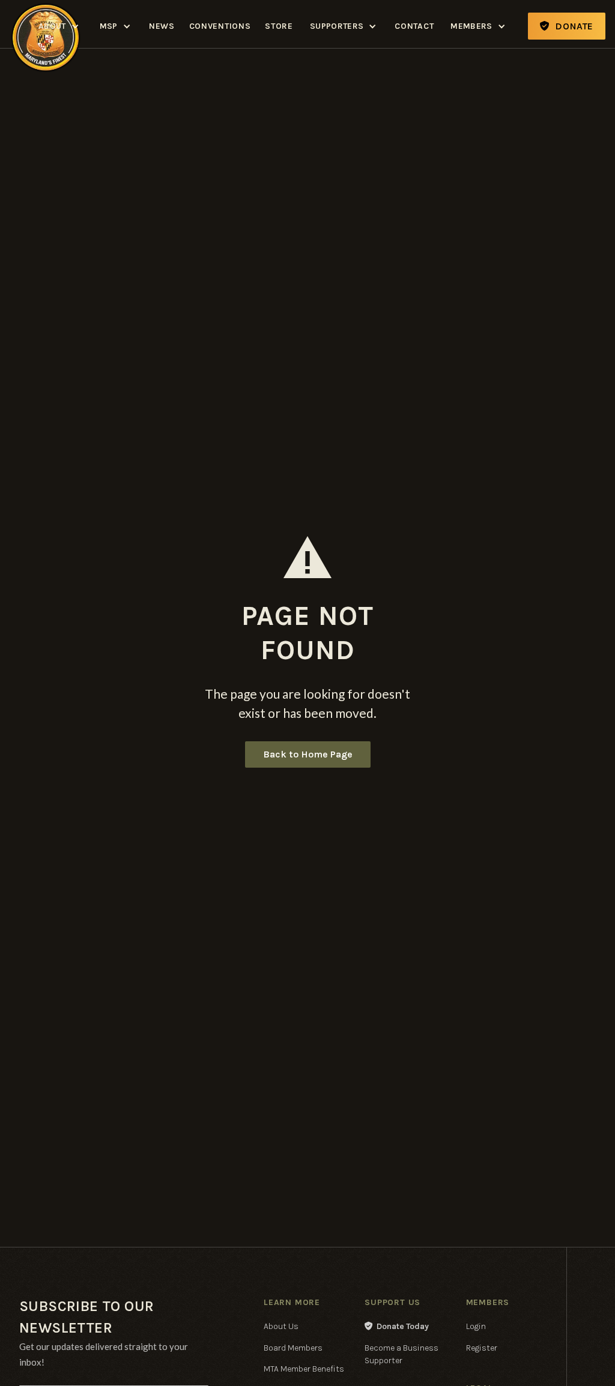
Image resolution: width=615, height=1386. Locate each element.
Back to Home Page (308, 754)
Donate (566, 26)
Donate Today (397, 1326)
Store (279, 26)
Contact (414, 26)
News (162, 26)
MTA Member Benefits (304, 1369)
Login (476, 1326)
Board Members (293, 1348)
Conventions (220, 26)
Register (481, 1348)
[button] (59, 26)
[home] (46, 2)
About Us (281, 1326)
